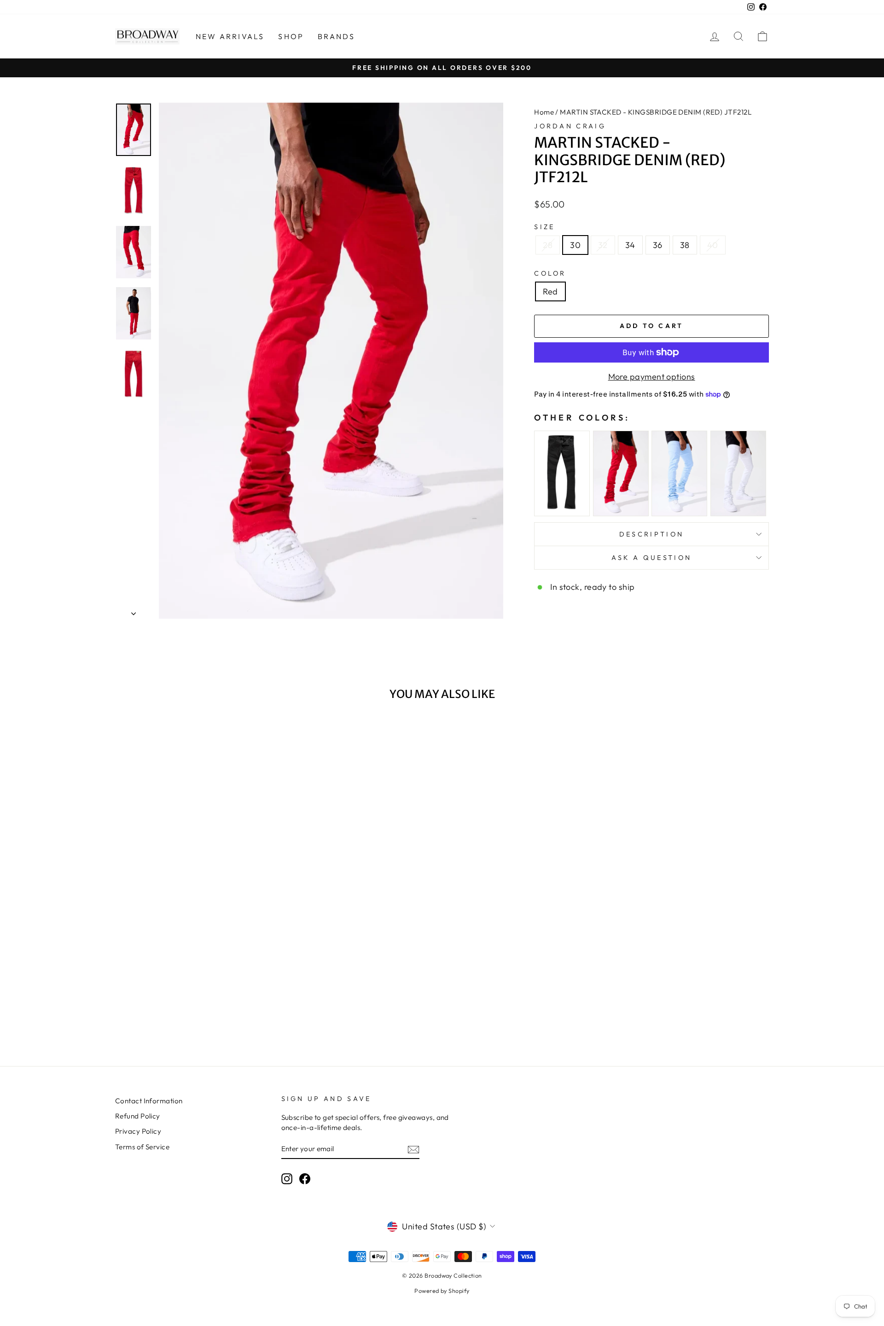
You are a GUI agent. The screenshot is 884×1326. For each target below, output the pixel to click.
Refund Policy (137, 1116)
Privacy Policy (138, 1131)
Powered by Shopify (441, 1290)
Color (550, 273)
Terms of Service (142, 1146)
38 (685, 245)
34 (630, 245)
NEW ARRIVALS (230, 36)
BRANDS (336, 36)
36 (658, 245)
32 (603, 245)
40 (712, 245)
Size (544, 227)
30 (575, 245)
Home (544, 112)
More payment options (651, 376)
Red (550, 291)
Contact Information (149, 1100)
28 (547, 245)
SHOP (291, 36)
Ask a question (651, 557)
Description (651, 534)
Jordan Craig (570, 126)
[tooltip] (562, 474)
